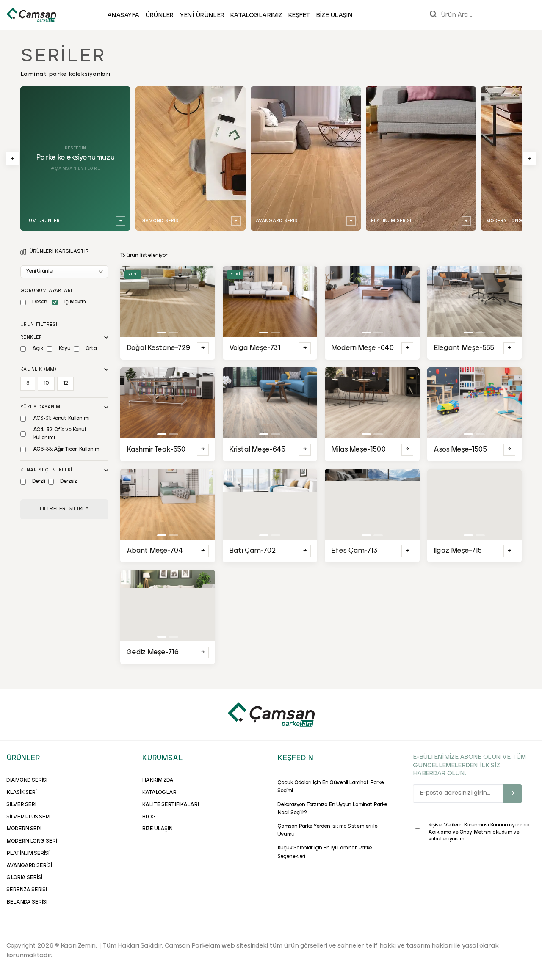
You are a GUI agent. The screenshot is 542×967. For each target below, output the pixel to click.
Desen (39, 302)
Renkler (31, 337)
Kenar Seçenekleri (46, 470)
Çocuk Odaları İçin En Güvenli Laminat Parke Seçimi (330, 786)
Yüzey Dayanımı (41, 407)
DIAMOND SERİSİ (26, 780)
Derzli (38, 481)
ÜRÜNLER (159, 15)
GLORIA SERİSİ (24, 877)
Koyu (64, 348)
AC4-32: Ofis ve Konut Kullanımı (60, 434)
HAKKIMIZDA (157, 780)
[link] (191, 158)
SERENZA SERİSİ (26, 890)
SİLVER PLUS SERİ (28, 817)
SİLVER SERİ (21, 804)
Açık (37, 348)
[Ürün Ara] (433, 15)
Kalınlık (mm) (38, 369)
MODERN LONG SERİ (31, 841)
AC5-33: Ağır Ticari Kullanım (66, 449)
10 (46, 383)
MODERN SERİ (23, 829)
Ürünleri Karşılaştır (59, 251)
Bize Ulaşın (334, 15)
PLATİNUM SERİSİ (27, 853)
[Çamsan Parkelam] (31, 15)
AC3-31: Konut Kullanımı (61, 418)
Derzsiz (68, 481)
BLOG (149, 817)
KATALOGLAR (159, 792)
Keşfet (299, 15)
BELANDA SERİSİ (26, 902)
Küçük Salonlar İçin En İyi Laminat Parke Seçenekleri (324, 852)
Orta (91, 348)
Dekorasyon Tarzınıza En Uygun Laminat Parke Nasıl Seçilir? (332, 808)
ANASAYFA (123, 15)
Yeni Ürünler (202, 15)
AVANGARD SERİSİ (29, 865)
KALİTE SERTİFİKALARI (170, 804)
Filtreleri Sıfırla (64, 509)
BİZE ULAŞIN (157, 829)
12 (65, 383)
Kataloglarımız (256, 15)
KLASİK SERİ (21, 792)
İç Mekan (75, 302)
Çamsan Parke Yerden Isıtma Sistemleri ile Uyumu (327, 830)
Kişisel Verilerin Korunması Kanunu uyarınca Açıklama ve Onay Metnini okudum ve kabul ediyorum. (478, 832)
